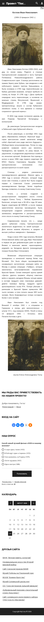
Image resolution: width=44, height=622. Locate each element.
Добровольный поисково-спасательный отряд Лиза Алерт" (20, 591)
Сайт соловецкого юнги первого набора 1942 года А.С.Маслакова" (20, 598)
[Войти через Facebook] (22, 425)
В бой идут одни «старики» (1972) (17, 453)
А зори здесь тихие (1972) (14, 449)
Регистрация (8, 406)
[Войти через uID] (14, 425)
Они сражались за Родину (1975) (17, 457)
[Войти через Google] (26, 425)
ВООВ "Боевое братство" (14, 577)
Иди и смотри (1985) (12, 464)
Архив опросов (20, 482)
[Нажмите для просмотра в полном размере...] (22, 64)
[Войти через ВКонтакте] (18, 425)
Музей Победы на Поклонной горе (18, 573)
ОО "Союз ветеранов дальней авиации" (20, 586)
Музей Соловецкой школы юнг (16, 581)
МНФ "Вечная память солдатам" (17, 557)
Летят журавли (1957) (13, 460)
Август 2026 (22, 503)
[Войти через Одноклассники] (30, 425)
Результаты (7, 482)
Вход (18, 406)
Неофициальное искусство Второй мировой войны (18, 563)
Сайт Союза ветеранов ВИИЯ (15, 569)
